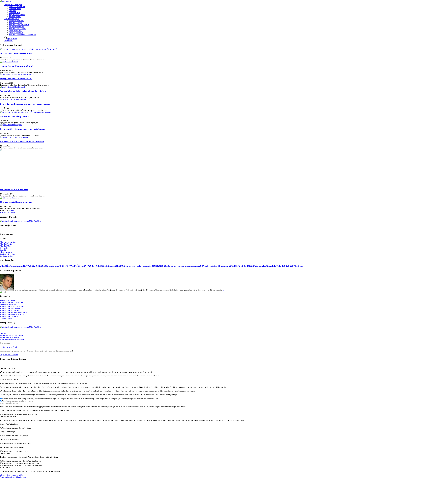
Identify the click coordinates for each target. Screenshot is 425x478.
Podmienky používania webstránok (12, 339)
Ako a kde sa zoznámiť (8, 242)
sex (202, 265)
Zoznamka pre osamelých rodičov (12, 314)
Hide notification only (18, 477)
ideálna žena (42, 265)
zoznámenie (274, 265)
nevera (128, 266)
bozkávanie (18, 266)
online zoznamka (144, 266)
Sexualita (3, 250)
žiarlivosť (299, 266)
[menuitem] (214, 11)
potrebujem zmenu (161, 265)
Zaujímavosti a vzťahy (8, 254)
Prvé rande (4, 248)
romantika (181, 266)
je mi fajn (63, 265)
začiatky (251, 265)
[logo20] (5, 1)
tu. (223, 290)
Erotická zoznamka (6, 318)
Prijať (2, 355)
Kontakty (3, 333)
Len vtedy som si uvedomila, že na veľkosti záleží (22, 141)
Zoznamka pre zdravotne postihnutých (13, 312)
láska (117, 265)
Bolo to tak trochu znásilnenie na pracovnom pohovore (25, 104)
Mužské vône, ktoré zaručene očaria (16, 53)
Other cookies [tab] (5, 453)
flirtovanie (29, 265)
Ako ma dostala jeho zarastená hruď (16, 66)
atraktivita (6, 265)
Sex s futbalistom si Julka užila (14, 189)
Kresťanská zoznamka (8, 304)
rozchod (189, 266)
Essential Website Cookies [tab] (9, 380)
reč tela (173, 266)
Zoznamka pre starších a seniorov (11, 308)
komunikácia (102, 265)
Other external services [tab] (8, 416)
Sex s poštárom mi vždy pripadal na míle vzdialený (23, 91)
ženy (292, 265)
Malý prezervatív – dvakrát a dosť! (16, 79)
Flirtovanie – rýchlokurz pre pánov (16, 202)
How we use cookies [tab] (7, 368)
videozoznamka (222, 266)
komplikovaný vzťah (81, 265)
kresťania (111, 266)
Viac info (15, 355)
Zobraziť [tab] (3, 238)
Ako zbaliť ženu (5, 246)
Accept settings (5, 477)
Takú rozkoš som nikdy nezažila (14, 116)
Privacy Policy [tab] (5, 467)
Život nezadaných (6, 256)
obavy (134, 266)
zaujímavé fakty (237, 265)
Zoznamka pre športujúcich (9, 310)
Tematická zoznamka (7, 300)
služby (207, 266)
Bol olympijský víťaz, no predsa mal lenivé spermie (23, 129)
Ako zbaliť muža (6, 244)
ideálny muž (54, 266)
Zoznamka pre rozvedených (9, 316)
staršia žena (213, 266)
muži (123, 265)
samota (196, 266)
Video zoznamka (6, 252)
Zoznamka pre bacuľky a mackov (12, 306)
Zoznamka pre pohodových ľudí (11, 302)
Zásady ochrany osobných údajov (12, 335)
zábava (285, 265)
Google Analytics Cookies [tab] (9, 403)
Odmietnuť (8, 355)
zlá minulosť (261, 266)
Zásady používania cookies (9, 337)
